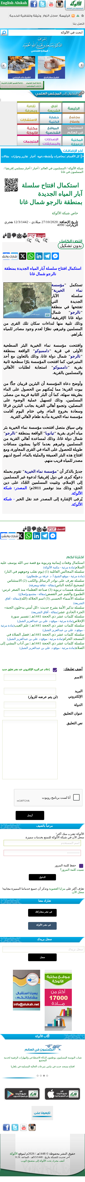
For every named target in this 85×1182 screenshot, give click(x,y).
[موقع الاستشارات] (28, 119)
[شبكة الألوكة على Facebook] (33, 4)
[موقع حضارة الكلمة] (51, 119)
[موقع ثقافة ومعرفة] (28, 108)
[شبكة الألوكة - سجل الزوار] (50, 17)
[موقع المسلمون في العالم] (73, 130)
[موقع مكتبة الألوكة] (28, 130)
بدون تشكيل (71, 245)
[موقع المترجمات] (28, 141)
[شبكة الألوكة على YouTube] (51, 4)
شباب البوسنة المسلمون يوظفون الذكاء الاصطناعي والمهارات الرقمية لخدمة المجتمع (43, 1059)
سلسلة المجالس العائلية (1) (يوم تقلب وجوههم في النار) (44, 571)
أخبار (32, 156)
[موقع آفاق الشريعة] (51, 108)
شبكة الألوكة (75, 168)
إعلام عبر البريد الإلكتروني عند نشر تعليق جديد (26, 669)
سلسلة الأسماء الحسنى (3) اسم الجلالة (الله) (52, 598)
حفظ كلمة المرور (66, 865)
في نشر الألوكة (43, 925)
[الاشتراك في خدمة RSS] (73, 17)
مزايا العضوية (57, 888)
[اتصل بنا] (78, 25)
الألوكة (14, 1153)
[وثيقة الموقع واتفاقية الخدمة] (25, 17)
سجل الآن (78, 892)
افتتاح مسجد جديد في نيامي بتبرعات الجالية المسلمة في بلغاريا (43, 1066)
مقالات (5, 156)
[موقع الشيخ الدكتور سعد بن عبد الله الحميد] (42, 47)
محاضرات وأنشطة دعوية (51, 156)
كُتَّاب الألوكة (42, 1036)
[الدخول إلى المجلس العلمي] (56, 94)
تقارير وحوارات (19, 156)
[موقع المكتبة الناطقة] (73, 141)
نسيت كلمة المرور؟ (72, 869)
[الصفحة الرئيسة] (82, 17)
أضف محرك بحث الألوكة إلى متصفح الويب (42, 1161)
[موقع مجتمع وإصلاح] (73, 119)
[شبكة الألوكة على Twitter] (42, 4)
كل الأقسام (73, 156)
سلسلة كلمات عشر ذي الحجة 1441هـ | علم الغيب (49, 625)
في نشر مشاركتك (43, 911)
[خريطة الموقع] (77, 17)
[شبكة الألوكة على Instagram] (59, 4)
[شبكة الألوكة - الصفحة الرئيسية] (64, 17)
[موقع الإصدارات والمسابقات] (51, 141)
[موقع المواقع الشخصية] (51, 130)
